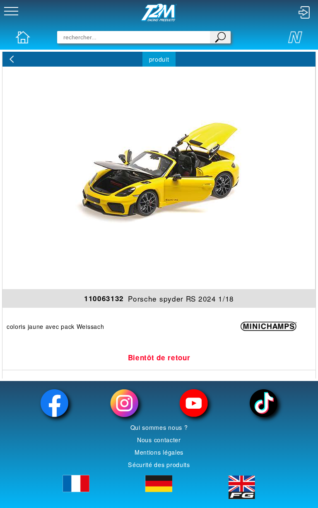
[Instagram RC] (124, 403)
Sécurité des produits (159, 464)
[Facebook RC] (54, 403)
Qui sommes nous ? (159, 427)
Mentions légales (159, 452)
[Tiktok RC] (263, 403)
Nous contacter (159, 440)
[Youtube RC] (194, 403)
